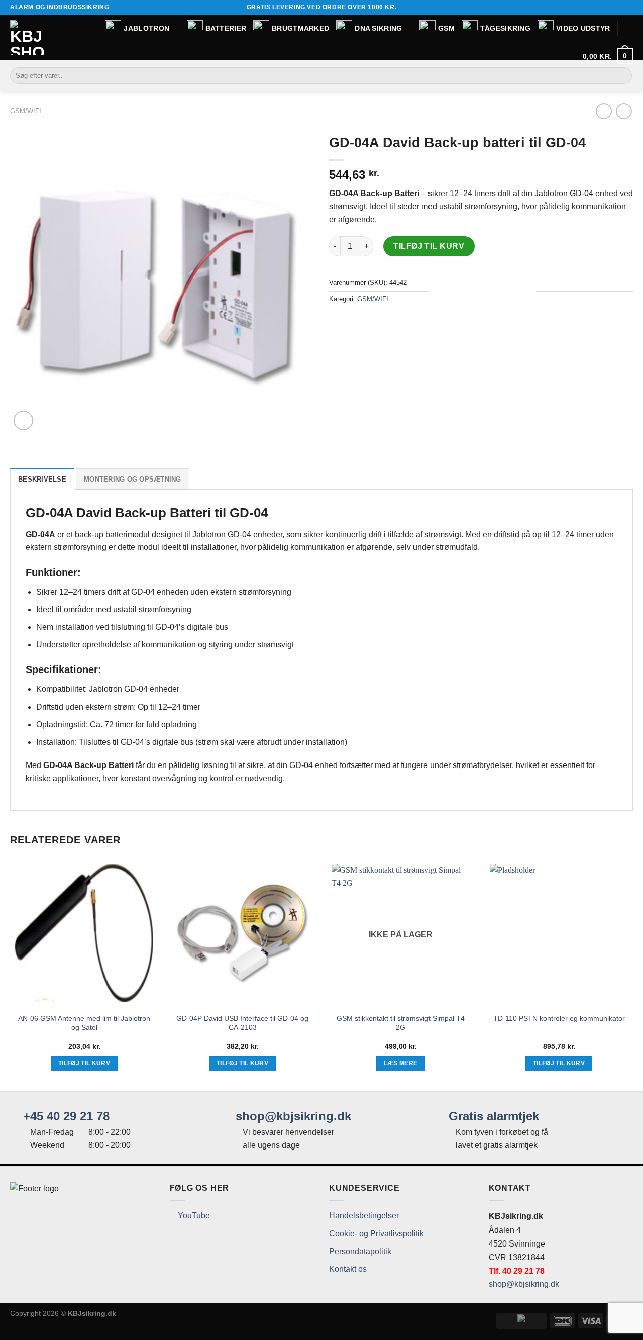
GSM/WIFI (25, 111)
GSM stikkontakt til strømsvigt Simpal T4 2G (401, 1023)
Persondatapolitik (360, 1251)
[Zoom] (23, 420)
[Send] (622, 75)
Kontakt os (348, 1269)
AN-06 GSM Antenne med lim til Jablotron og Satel (84, 1023)
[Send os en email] (628, 7)
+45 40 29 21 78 (65, 1116)
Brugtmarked (300, 28)
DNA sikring (378, 28)
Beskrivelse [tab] (42, 479)
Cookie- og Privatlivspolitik (376, 1233)
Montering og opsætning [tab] (132, 479)
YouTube (193, 1215)
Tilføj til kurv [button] (84, 1063)
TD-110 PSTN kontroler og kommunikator (559, 1018)
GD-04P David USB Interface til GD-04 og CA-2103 (242, 1023)
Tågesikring (505, 28)
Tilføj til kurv (428, 246)
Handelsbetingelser (364, 1215)
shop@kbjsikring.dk (291, 1116)
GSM (446, 28)
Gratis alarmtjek (492, 1116)
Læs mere (401, 1063)
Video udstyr (583, 28)
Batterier (226, 28)
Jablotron (146, 28)
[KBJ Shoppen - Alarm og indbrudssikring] (27, 37)
